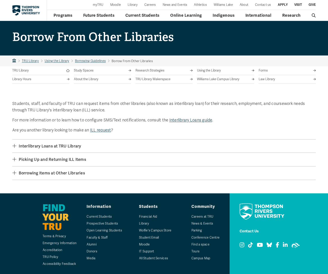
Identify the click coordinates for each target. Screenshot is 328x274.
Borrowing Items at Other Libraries (52, 173)
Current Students (142, 15)
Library (133, 4)
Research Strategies (149, 70)
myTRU (98, 4)
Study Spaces (83, 70)
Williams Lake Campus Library (218, 79)
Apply (283, 4)
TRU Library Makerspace (152, 79)
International (258, 15)
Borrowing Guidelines (90, 61)
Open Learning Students (104, 230)
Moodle (115, 4)
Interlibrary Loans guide (190, 120)
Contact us (263, 4)
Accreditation (52, 250)
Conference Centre (205, 237)
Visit (298, 4)
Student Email (149, 237)
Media (91, 258)
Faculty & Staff (97, 237)
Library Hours (21, 79)
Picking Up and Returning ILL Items (52, 159)
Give (312, 4)
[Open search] (314, 15)
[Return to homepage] (26, 10)
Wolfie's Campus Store (155, 230)
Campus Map (200, 258)
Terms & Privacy (54, 236)
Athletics (200, 4)
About (244, 4)
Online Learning (186, 15)
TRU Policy (50, 257)
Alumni (92, 244)
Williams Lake (223, 4)
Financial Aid (148, 217)
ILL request (100, 130)
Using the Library (57, 61)
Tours (195, 251)
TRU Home (14, 61)
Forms (263, 70)
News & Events (202, 223)
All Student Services (153, 258)
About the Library (86, 79)
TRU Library (30, 61)
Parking (196, 230)
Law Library (267, 79)
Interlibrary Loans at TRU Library (50, 146)
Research (291, 15)
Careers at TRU (202, 217)
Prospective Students (102, 223)
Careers (150, 4)
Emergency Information (60, 243)
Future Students (99, 15)
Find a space (200, 244)
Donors (92, 251)
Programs (63, 15)
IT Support (146, 251)
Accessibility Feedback (59, 264)
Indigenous (224, 15)
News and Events (175, 4)
